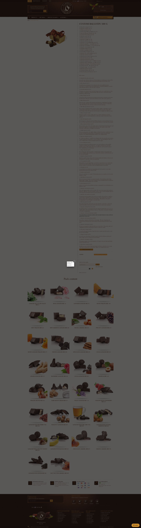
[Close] (74, 261)
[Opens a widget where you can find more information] (135, 525)
